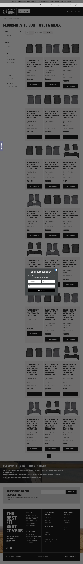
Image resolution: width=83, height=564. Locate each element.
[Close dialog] (56, 270)
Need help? (73, 5)
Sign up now (41, 290)
